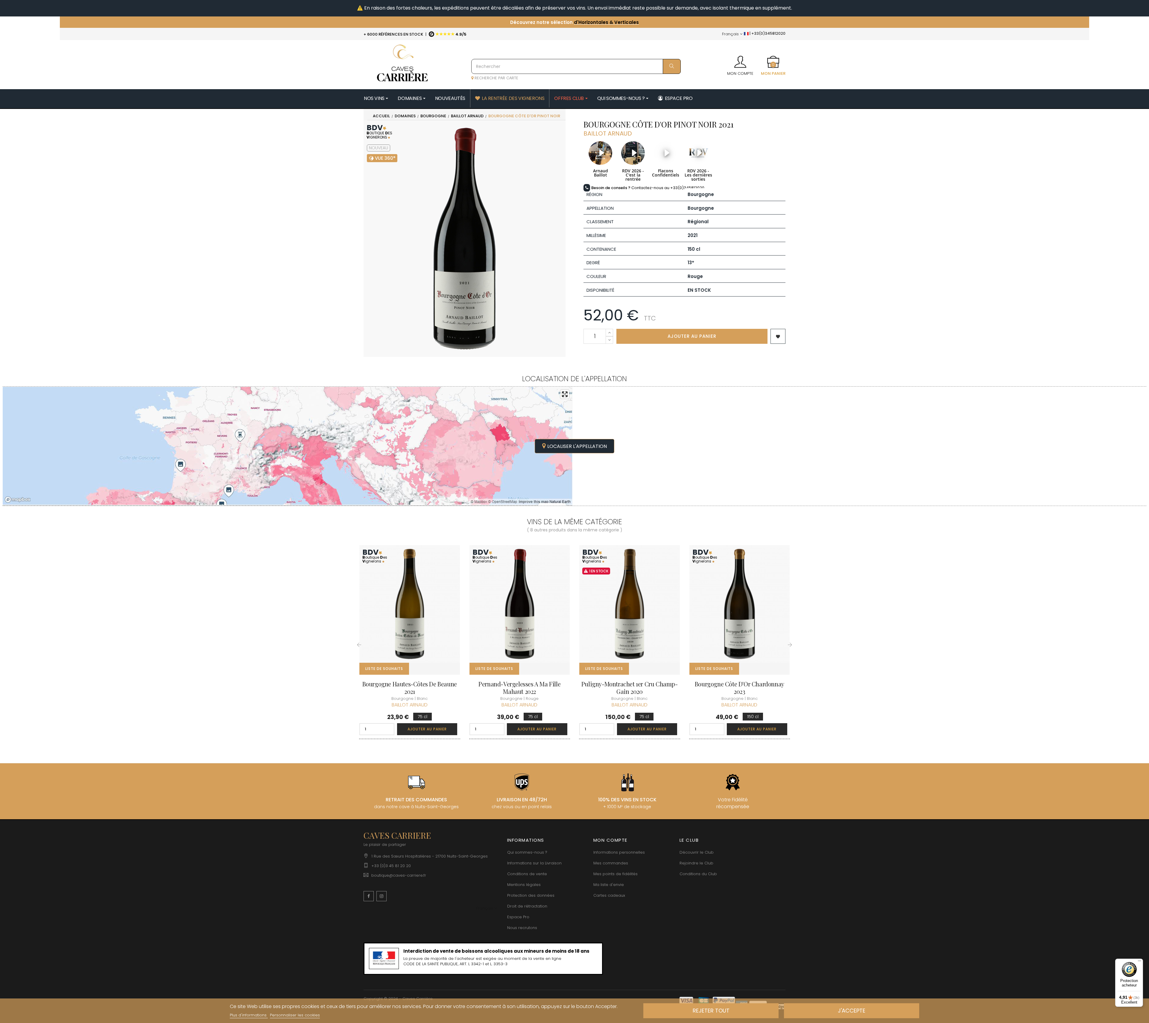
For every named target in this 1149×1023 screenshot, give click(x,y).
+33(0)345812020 (608, 20)
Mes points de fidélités (615, 874)
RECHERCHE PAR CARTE (495, 78)
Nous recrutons (522, 928)
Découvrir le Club (697, 852)
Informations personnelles (619, 852)
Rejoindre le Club (696, 863)
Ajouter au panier (692, 336)
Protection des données (530, 895)
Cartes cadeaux (609, 895)
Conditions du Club (698, 874)
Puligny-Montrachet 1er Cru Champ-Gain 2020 (629, 687)
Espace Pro (518, 917)
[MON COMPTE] (740, 60)
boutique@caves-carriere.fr (398, 875)
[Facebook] (368, 896)
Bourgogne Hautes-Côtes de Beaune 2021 (409, 687)
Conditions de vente (527, 874)
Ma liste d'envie (608, 884)
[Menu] (1139, 962)
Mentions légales (524, 884)
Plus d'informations (249, 1015)
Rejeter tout (711, 1010)
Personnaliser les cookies (295, 1015)
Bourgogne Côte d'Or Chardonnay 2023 (739, 687)
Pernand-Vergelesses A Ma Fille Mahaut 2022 (519, 687)
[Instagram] (381, 896)
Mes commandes (610, 863)
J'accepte (851, 1010)
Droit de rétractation (527, 906)
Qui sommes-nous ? (527, 852)
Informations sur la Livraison (534, 863)
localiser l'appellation (577, 446)
